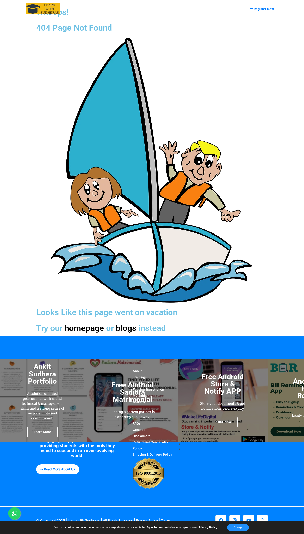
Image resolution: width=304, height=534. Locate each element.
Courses (108, 9)
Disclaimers (141, 436)
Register (176, 9)
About (91, 9)
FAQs (235, 9)
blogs (126, 328)
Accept (238, 527)
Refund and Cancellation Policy (151, 445)
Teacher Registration (148, 390)
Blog (160, 9)
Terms (166, 520)
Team (125, 9)
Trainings (143, 9)
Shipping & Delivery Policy (152, 454)
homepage (84, 328)
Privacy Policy (147, 520)
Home (75, 9)
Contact (195, 9)
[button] (223, 444)
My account (216, 9)
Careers (139, 402)
